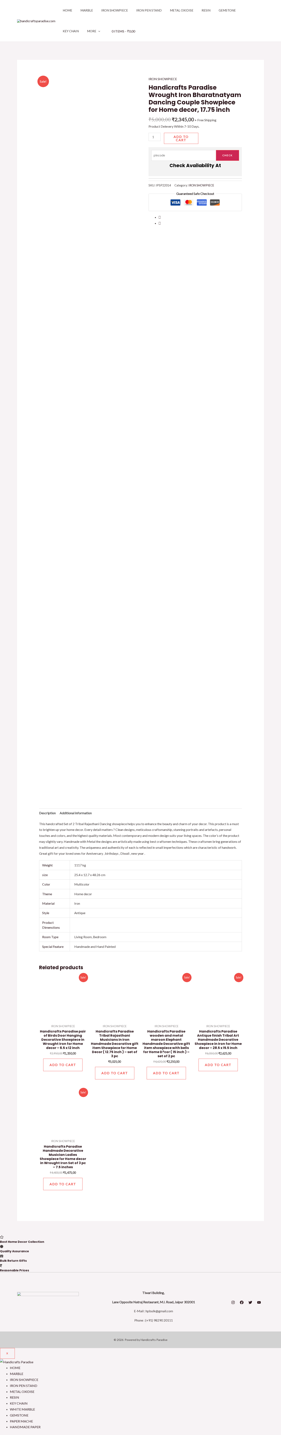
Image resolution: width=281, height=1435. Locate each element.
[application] (98, 31)
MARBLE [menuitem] (16, 1374)
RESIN (206, 10)
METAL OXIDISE (181, 10)
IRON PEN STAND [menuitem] (23, 1386)
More (91, 31)
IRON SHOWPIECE (114, 10)
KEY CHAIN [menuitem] (19, 1403)
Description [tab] (47, 813)
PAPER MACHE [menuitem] (21, 1421)
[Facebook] (242, 1302)
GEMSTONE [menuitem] (19, 1415)
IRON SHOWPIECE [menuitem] (24, 1380)
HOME (67, 10)
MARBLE (86, 10)
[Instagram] (233, 1302)
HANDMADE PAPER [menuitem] (25, 1427)
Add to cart (181, 138)
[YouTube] (259, 1302)
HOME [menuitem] (15, 1368)
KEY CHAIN (71, 31)
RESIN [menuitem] (14, 1397)
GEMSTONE (227, 10)
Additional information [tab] (76, 813)
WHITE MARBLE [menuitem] (22, 1409)
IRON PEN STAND (149, 10)
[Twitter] (250, 1302)
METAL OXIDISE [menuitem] (22, 1391)
